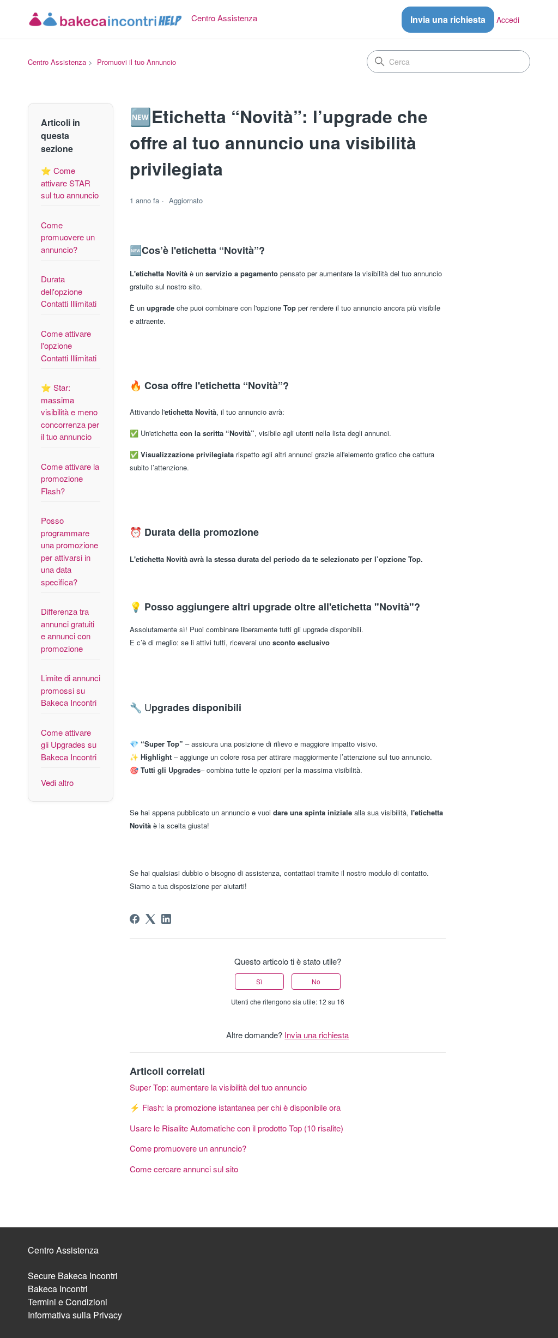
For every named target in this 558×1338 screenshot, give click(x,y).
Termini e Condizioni (67, 1301)
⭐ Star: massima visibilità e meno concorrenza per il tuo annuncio (70, 412)
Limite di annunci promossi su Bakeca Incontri (70, 690)
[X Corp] (150, 919)
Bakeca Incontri (58, 1288)
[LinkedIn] (166, 919)
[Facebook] (135, 919)
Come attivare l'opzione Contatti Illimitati (68, 346)
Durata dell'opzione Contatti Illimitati (68, 291)
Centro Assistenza (57, 62)
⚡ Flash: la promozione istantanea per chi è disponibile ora (235, 1107)
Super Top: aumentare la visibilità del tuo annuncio (218, 1087)
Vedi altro (57, 782)
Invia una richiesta (448, 19)
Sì (259, 981)
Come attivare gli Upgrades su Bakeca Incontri (68, 744)
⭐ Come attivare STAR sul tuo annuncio (70, 183)
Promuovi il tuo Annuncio (136, 62)
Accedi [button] (507, 19)
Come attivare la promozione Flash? (70, 479)
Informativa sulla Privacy (75, 1315)
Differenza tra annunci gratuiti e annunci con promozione (67, 630)
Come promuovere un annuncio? (68, 237)
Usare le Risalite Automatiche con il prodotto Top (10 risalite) (236, 1128)
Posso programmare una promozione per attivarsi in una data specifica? (69, 551)
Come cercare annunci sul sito (184, 1168)
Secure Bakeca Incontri (73, 1275)
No (316, 981)
